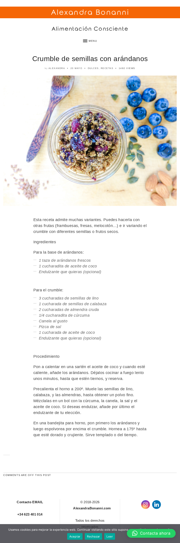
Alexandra (57, 68)
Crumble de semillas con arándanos (90, 59)
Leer (109, 536)
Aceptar (75, 536)
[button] (151, 533)
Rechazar (93, 536)
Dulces (93, 68)
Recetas (107, 68)
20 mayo (76, 68)
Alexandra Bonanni (90, 12)
